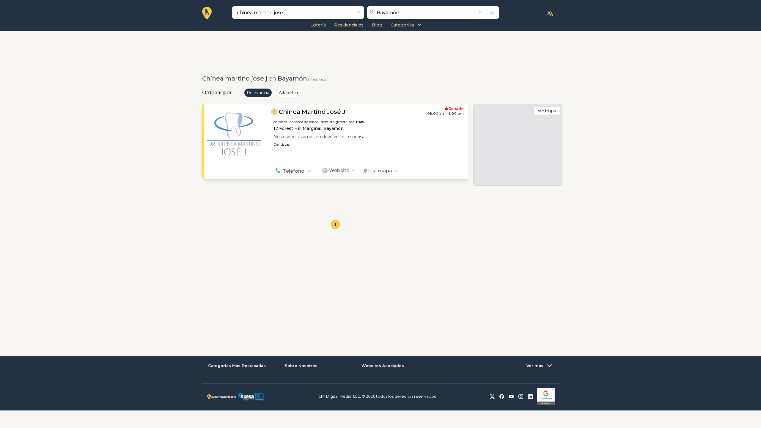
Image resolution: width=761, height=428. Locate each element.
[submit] (488, 12)
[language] (550, 13)
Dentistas (281, 144)
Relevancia (258, 92)
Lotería (318, 25)
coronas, (280, 121)
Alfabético (289, 92)
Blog (377, 25)
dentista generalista (337, 121)
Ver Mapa (547, 110)
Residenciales (349, 25)
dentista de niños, (304, 121)
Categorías (402, 25)
